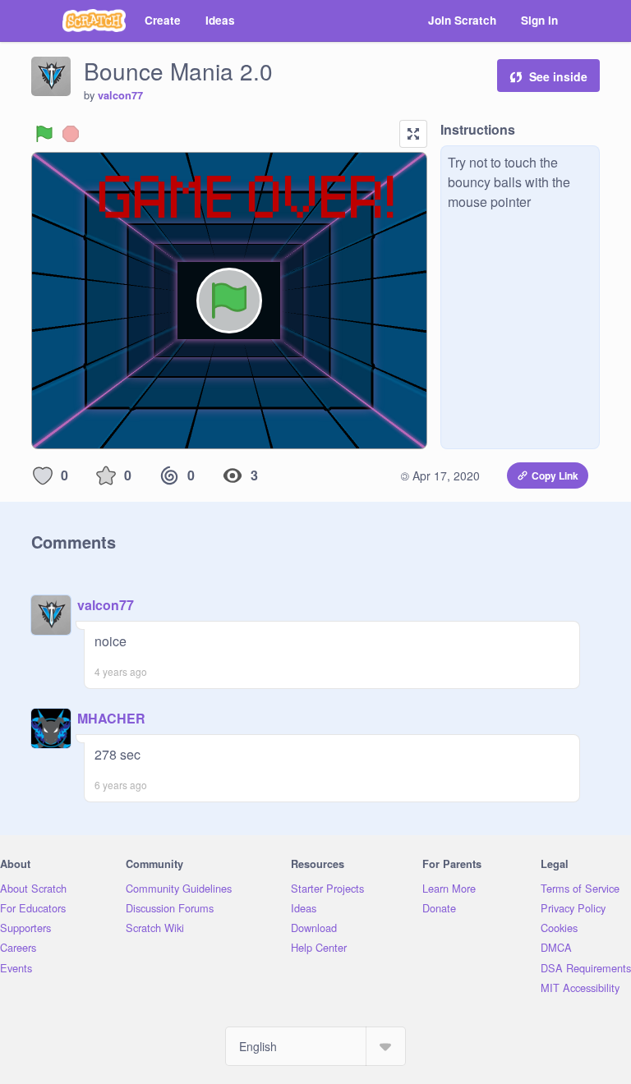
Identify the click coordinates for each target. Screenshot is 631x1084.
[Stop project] (71, 134)
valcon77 (120, 95)
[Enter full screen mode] (413, 134)
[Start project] (44, 134)
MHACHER (111, 718)
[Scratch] (94, 20)
